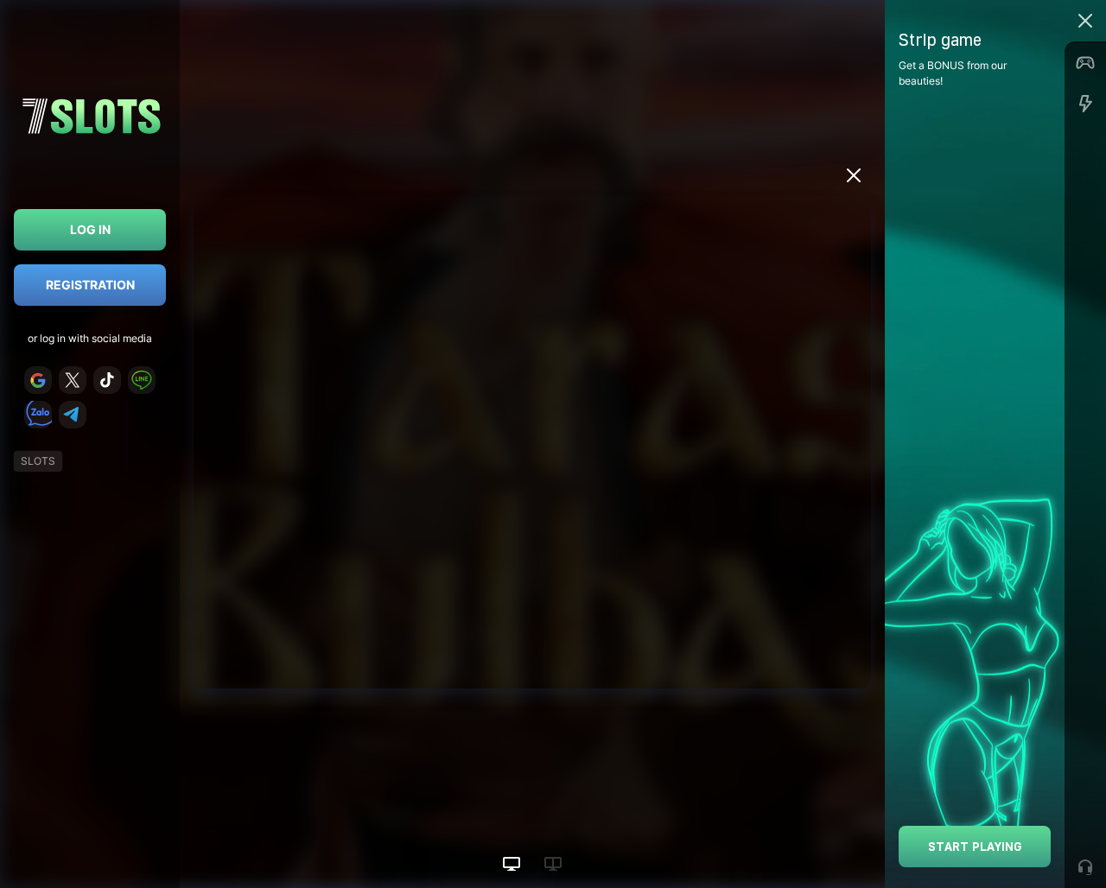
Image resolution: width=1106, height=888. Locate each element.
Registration (90, 284)
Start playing (975, 846)
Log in (90, 229)
